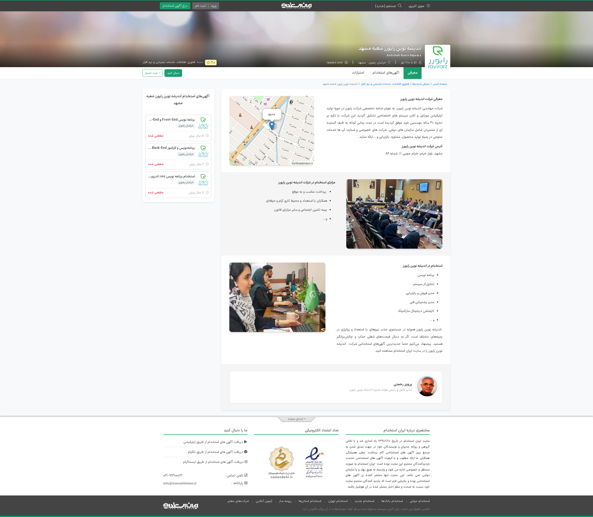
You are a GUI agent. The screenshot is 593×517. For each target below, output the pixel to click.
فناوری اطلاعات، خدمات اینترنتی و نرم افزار (169, 62)
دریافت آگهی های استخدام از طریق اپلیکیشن (213, 442)
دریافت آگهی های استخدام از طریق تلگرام (216, 452)
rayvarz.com (335, 63)
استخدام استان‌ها (310, 501)
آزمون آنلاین (264, 501)
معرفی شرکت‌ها (420, 84)
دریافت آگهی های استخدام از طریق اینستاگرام (214, 462)
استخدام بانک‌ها (392, 501)
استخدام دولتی (420, 501)
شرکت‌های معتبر (238, 501)
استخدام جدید (364, 501)
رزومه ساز (285, 501)
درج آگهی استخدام (175, 5)
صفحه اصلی (440, 84)
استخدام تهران (338, 501)
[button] (272, 126)
